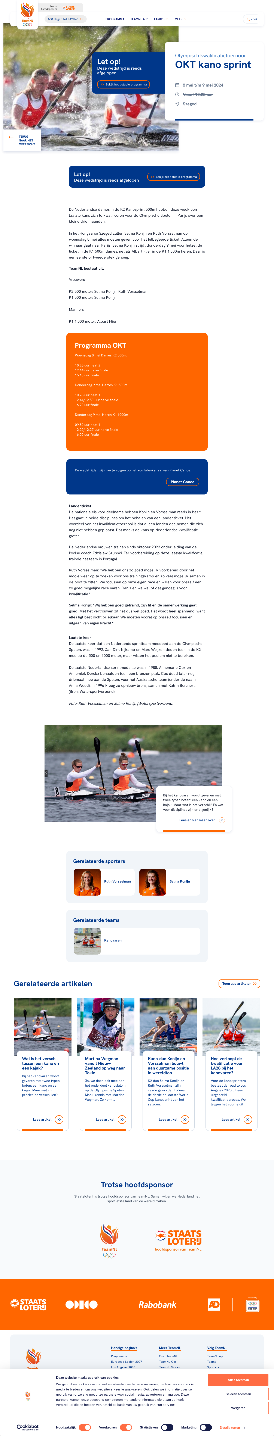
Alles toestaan (238, 1380)
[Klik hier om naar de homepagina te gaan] (27, 15)
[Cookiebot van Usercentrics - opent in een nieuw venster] (27, 1427)
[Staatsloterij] (28, 1304)
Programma (115, 19)
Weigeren (238, 1408)
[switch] (126, 1427)
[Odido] (82, 1305)
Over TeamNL (168, 1356)
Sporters (213, 1367)
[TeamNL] (109, 1239)
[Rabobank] (158, 1304)
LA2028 (159, 19)
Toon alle (236, 983)
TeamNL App (139, 19)
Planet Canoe (182, 481)
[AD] (214, 1304)
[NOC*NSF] (252, 1304)
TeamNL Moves (169, 1367)
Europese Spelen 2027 (126, 1362)
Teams (211, 1362)
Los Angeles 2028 (123, 1367)
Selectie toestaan (238, 1394)
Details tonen (230, 1427)
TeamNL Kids (168, 1362)
